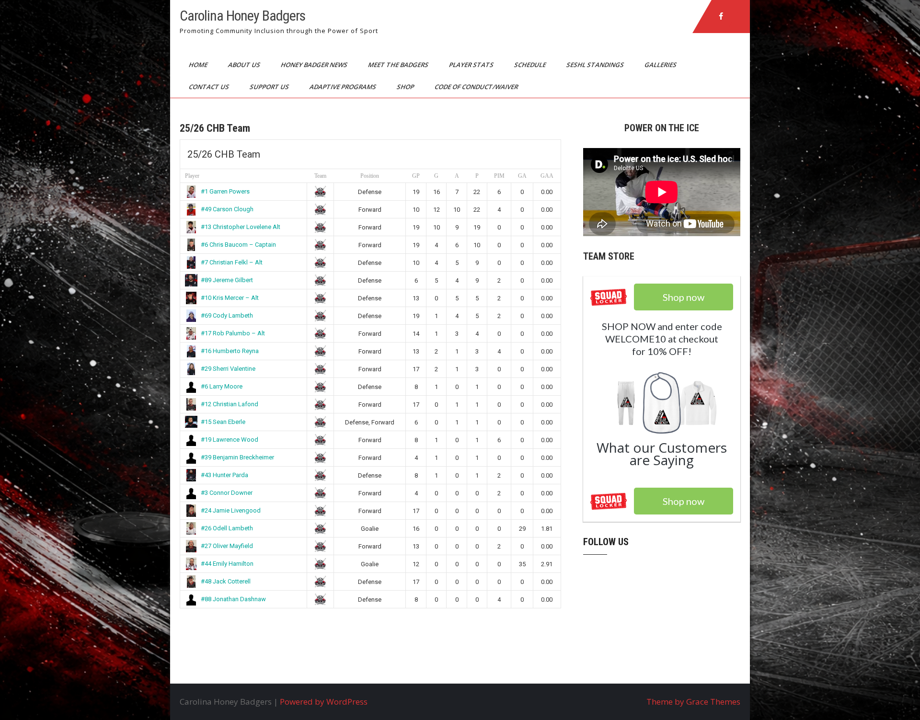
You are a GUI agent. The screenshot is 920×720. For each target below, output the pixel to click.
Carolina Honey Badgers (242, 15)
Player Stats (472, 64)
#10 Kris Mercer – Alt (230, 297)
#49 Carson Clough (227, 209)
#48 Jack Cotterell (226, 581)
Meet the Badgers (399, 64)
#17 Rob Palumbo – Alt (233, 333)
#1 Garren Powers (225, 191)
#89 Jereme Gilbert (227, 280)
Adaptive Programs (344, 86)
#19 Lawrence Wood (229, 439)
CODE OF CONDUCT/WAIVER (477, 86)
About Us (245, 64)
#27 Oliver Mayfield (227, 545)
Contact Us (209, 86)
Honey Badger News (315, 64)
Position (369, 175)
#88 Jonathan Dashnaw (233, 599)
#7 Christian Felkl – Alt (232, 262)
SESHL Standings (595, 64)
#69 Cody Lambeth (227, 315)
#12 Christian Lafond (229, 404)
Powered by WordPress (324, 701)
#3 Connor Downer (227, 492)
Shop (406, 86)
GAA (546, 175)
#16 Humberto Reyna (230, 350)
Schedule (530, 64)
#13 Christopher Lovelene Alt (240, 226)
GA (522, 175)
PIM (499, 175)
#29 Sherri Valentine (228, 368)
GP (416, 175)
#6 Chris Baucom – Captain (238, 244)
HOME (199, 64)
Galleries (661, 64)
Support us (270, 86)
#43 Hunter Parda (224, 475)
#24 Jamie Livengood (231, 510)
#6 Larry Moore (221, 386)
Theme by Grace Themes (693, 701)
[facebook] (721, 16)
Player (192, 175)
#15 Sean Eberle (223, 421)
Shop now (683, 501)
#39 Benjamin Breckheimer (237, 457)
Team (320, 175)
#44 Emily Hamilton (227, 563)
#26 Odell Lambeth (227, 528)
